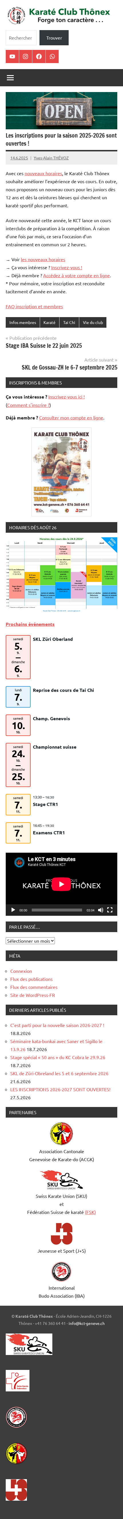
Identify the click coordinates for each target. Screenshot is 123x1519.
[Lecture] (13, 910)
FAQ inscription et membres (34, 306)
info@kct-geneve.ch (87, 1323)
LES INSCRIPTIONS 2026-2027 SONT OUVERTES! (60, 1089)
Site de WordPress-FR (32, 995)
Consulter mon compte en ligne (71, 417)
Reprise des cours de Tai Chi (63, 690)
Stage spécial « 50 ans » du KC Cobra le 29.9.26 (57, 1057)
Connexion (21, 971)
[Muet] (101, 910)
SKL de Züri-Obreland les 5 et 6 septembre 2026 (59, 1073)
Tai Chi (69, 322)
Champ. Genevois (51, 718)
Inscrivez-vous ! (66, 267)
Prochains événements (30, 624)
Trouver (54, 37)
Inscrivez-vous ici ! (66, 396)
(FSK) (90, 1212)
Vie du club (93, 322)
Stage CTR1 (45, 804)
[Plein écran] (110, 910)
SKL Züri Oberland (53, 639)
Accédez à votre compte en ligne (76, 275)
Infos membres (22, 322)
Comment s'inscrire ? (28, 405)
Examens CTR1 (49, 832)
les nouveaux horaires (43, 259)
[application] (61, 884)
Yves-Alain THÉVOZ (51, 157)
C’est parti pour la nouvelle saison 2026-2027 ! (57, 1025)
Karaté (49, 322)
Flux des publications (31, 979)
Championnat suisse (54, 747)
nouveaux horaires (43, 173)
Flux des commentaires (33, 987)
